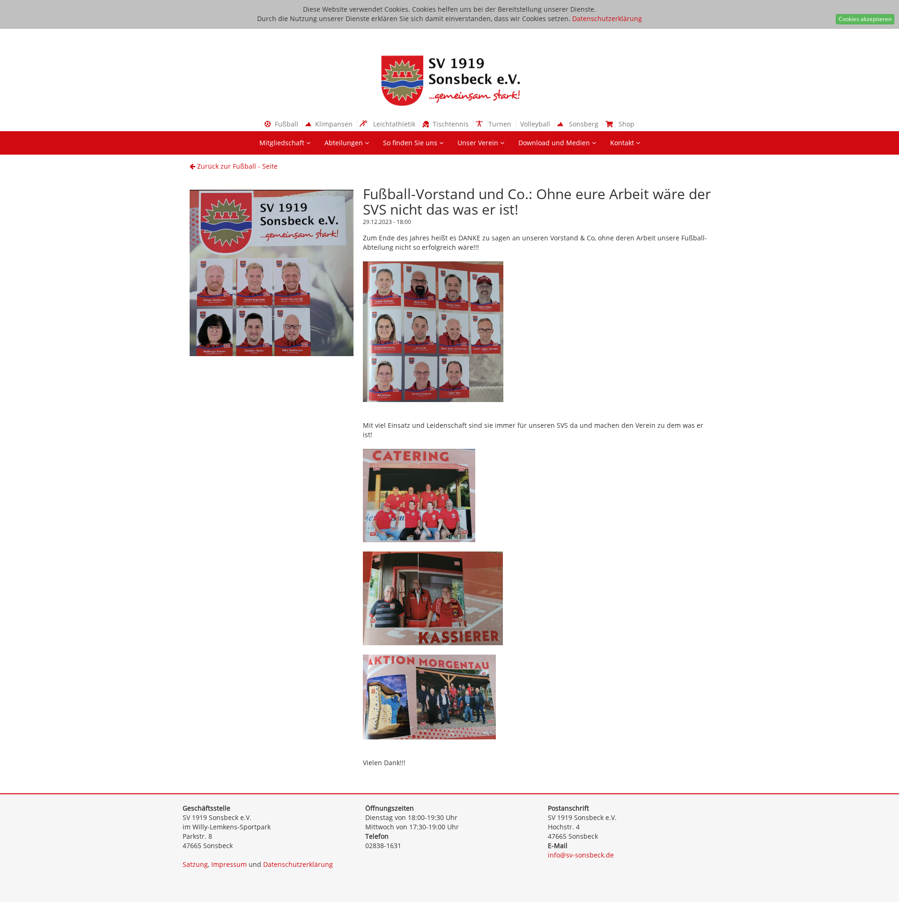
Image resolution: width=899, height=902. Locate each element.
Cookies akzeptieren (865, 19)
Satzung (195, 864)
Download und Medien (555, 142)
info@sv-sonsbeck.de (581, 854)
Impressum (229, 864)
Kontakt (623, 142)
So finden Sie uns (411, 142)
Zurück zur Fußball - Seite (236, 166)
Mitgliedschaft (282, 142)
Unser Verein (478, 142)
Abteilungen (344, 142)
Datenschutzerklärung (607, 18)
